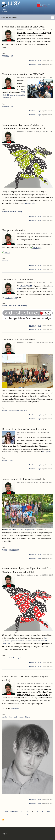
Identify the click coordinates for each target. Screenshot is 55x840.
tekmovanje (5, 55)
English (4, 9)
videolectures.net (11, 297)
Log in (39, 60)
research (13, 212)
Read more (32, 60)
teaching (24, 306)
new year (5, 261)
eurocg (20, 212)
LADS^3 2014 (26, 286)
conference (5, 212)
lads (14, 306)
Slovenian (4, 11)
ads (19, 306)
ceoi (12, 55)
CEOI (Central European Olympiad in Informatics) (13, 95)
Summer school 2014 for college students (20, 529)
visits (10, 717)
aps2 (15, 717)
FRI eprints (46, 451)
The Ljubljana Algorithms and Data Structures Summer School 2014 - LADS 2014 (26, 641)
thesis (11, 460)
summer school (7, 306)
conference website (30, 203)
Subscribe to (3, 820)
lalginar (27, 717)
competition (5, 106)
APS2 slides (14, 708)
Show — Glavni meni (9, 17)
